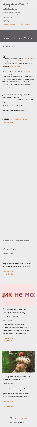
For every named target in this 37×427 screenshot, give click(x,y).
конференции (14, 119)
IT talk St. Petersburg (23, 61)
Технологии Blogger (19, 418)
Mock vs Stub (9, 249)
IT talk (24, 119)
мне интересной (14, 66)
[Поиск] (28, 3)
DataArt (32, 58)
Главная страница (8, 24)
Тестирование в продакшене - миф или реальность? (17, 377)
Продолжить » (8, 274)
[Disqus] (18, 153)
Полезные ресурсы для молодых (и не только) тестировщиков (14, 312)
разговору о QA (27, 71)
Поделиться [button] (7, 122)
